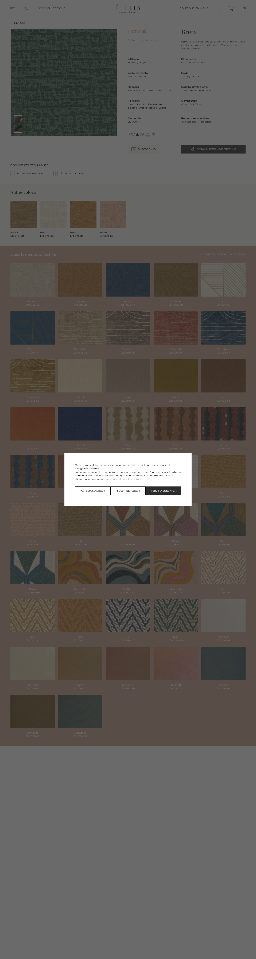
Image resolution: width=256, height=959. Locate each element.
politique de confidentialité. (124, 479)
